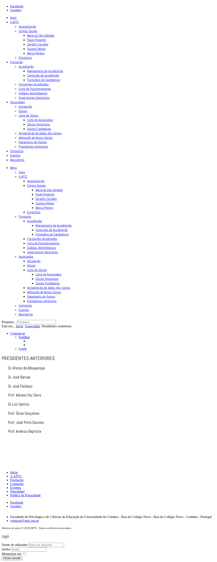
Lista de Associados (40, 120)
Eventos (15, 155)
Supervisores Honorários (34, 97)
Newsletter (17, 160)
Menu (13, 167)
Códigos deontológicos (33, 93)
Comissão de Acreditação (43, 75)
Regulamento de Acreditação (45, 71)
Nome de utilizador (14, 545)
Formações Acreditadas (34, 84)
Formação (16, 62)
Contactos (17, 151)
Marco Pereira (36, 53)
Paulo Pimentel (36, 40)
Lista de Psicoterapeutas (35, 89)
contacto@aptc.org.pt (24, 520)
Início (13, 17)
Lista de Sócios (28, 115)
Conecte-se (17, 333)
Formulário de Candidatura (43, 80)
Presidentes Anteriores (33, 146)
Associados (17, 102)
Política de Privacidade (25, 495)
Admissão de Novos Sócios (36, 137)
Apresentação (27, 26)
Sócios (23, 111)
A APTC (14, 22)
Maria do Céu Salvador (41, 35)
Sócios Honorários (38, 124)
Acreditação (26, 66)
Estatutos (25, 57)
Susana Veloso (36, 49)
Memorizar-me (11, 554)
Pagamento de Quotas (33, 142)
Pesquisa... (9, 322)
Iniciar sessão (12, 558)
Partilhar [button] (24, 337)
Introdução (25, 106)
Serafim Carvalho (37, 44)
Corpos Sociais (28, 31)
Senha (6, 549)
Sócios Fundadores (39, 129)
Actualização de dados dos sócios (40, 133)
